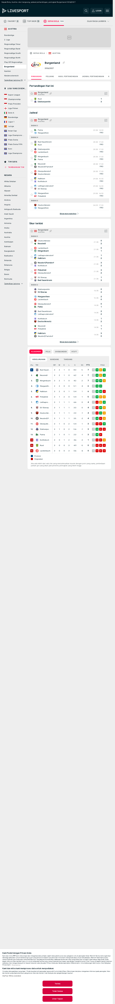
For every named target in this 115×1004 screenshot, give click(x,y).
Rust (42, 445)
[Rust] (37, 445)
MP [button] (54, 365)
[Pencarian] (86, 11)
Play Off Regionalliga (13, 62)
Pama (42, 434)
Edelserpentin (45, 429)
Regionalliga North (12, 57)
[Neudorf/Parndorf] (37, 418)
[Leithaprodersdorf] (37, 402)
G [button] (74, 365)
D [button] (64, 365)
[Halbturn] (37, 391)
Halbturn (43, 391)
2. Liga (7, 40)
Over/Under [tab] (61, 352)
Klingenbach (45, 380)
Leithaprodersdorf (45, 402)
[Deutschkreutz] (37, 413)
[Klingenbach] (37, 380)
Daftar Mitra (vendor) (11, 976)
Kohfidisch (44, 440)
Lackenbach (45, 451)
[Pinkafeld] (37, 396)
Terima (57, 984)
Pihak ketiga (16, 965)
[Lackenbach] (37, 450)
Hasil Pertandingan (68, 76)
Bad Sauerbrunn (45, 370)
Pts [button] (88, 365)
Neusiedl (43, 375)
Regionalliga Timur (12, 44)
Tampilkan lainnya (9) (13, 80)
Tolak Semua (57, 991)
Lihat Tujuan (57, 999)
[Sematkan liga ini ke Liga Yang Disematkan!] (63, 62)
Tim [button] (37, 365)
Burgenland (9, 66)
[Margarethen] (37, 386)
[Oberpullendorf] (37, 423)
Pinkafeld (44, 397)
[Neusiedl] (37, 375)
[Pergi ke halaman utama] (23, 10)
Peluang (50, 76)
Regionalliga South (12, 53)
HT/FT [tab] (74, 352)
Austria (56, 53)
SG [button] (82, 365)
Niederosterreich (11, 75)
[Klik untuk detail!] (69, 100)
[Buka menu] (107, 11)
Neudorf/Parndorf (45, 418)
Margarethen (45, 386)
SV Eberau (44, 407)
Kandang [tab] (54, 359)
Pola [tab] (48, 352)
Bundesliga (9, 35)
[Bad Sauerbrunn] (37, 369)
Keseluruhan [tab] (38, 359)
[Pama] (37, 434)
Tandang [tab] (68, 359)
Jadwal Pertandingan (93, 76)
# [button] (31, 365)
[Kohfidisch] (37, 439)
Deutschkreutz (45, 413)
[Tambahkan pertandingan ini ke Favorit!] (31, 100)
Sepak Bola (39, 53)
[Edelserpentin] (37, 429)
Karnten (7, 71)
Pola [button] (102, 365)
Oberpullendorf (45, 424)
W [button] (59, 365)
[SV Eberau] (37, 407)
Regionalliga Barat (12, 48)
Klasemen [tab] (36, 352)
